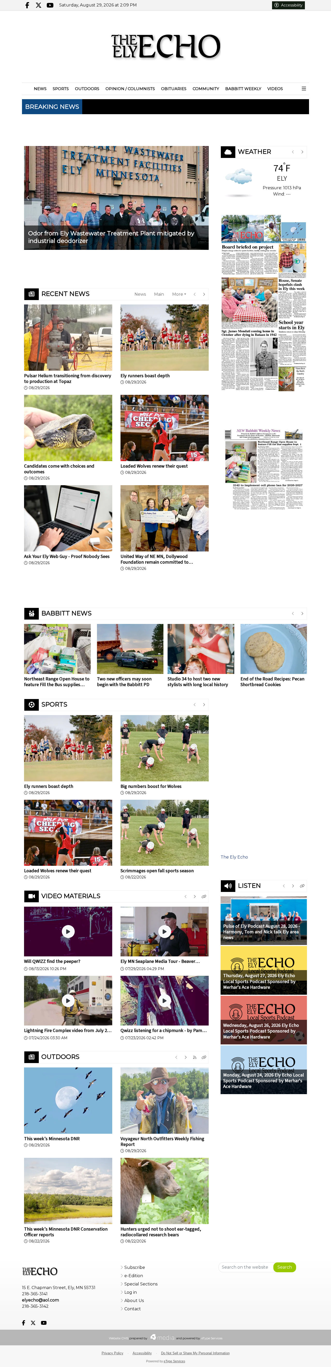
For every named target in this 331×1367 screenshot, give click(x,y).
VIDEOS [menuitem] (275, 88)
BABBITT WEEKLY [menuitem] (243, 88)
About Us (134, 1300)
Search (284, 1267)
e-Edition (133, 1275)
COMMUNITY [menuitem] (206, 88)
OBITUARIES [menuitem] (173, 88)
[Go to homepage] (165, 46)
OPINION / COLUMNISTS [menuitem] (130, 88)
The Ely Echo (234, 857)
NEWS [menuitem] (40, 88)
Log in (130, 1292)
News (140, 294)
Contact (132, 1308)
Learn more (284, 1358)
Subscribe (134, 1267)
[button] (304, 89)
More (177, 294)
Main (159, 294)
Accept (312, 1357)
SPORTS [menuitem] (61, 88)
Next (205, 198)
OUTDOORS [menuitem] (87, 88)
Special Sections (140, 1284)
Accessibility (292, 5)
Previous (28, 198)
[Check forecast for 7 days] (238, 182)
